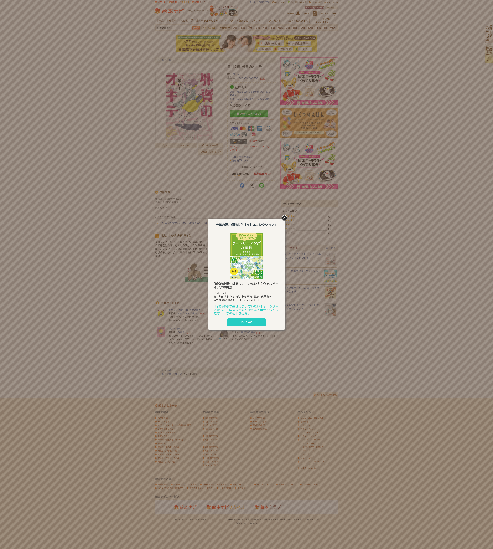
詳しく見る (246, 322)
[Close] (285, 218)
